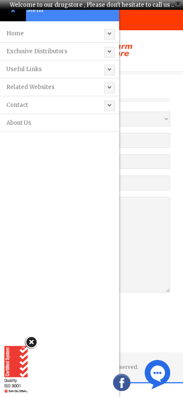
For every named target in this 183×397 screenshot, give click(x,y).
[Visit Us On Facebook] (121, 381)
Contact (17, 105)
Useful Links (24, 69)
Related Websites (30, 87)
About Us (18, 123)
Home (15, 33)
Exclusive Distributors (36, 51)
